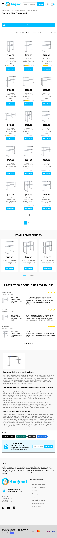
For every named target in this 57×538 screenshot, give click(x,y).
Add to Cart (10, 69)
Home (3, 10)
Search (41, 4)
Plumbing (35, 494)
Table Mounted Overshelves (18, 10)
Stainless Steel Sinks (38, 487)
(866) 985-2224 (15, 491)
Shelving (8, 10)
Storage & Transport (38, 500)
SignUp (47, 446)
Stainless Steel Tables (38, 484)
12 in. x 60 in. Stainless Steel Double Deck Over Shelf (16, 300)
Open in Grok (32, 436)
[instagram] (14, 509)
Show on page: (20, 32)
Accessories (35, 497)
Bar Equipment (36, 506)
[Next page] (55, 32)
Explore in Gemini (42, 436)
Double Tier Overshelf (32, 10)
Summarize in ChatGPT (8, 436)
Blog (4, 463)
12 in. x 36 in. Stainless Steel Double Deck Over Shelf (16, 334)
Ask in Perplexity (21, 436)
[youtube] (8, 509)
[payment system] (43, 532)
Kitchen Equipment (38, 503)
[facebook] (3, 509)
